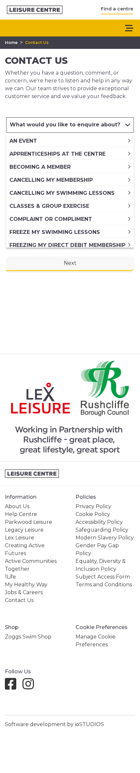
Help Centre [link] (21, 514)
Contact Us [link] (37, 42)
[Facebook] (13, 687)
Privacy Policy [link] (93, 506)
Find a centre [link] (117, 9)
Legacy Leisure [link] (24, 530)
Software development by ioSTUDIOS (54, 724)
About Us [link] (17, 506)
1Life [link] (10, 577)
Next (70, 263)
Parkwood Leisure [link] (28, 522)
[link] (35, 10)
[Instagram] (30, 687)
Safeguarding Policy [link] (102, 530)
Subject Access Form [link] (103, 577)
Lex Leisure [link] (19, 538)
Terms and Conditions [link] (104, 584)
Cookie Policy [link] (93, 514)
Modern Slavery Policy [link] (105, 538)
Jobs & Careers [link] (24, 592)
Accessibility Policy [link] (99, 522)
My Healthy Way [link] (26, 584)
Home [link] (11, 42)
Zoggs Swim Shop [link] (28, 637)
